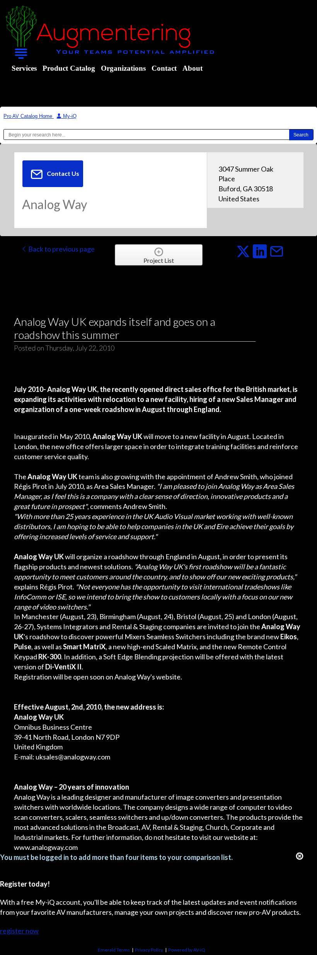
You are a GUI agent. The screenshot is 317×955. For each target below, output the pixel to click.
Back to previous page (61, 249)
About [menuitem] (192, 68)
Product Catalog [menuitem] (69, 68)
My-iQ (69, 116)
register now (19, 930)
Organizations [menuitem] (123, 68)
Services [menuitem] (24, 68)
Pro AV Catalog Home (28, 116)
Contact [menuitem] (164, 68)
